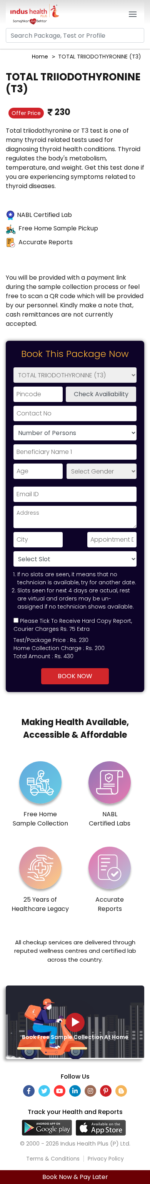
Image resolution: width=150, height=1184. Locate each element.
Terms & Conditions (53, 1158)
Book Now (75, 676)
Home (40, 56)
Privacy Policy (106, 1158)
